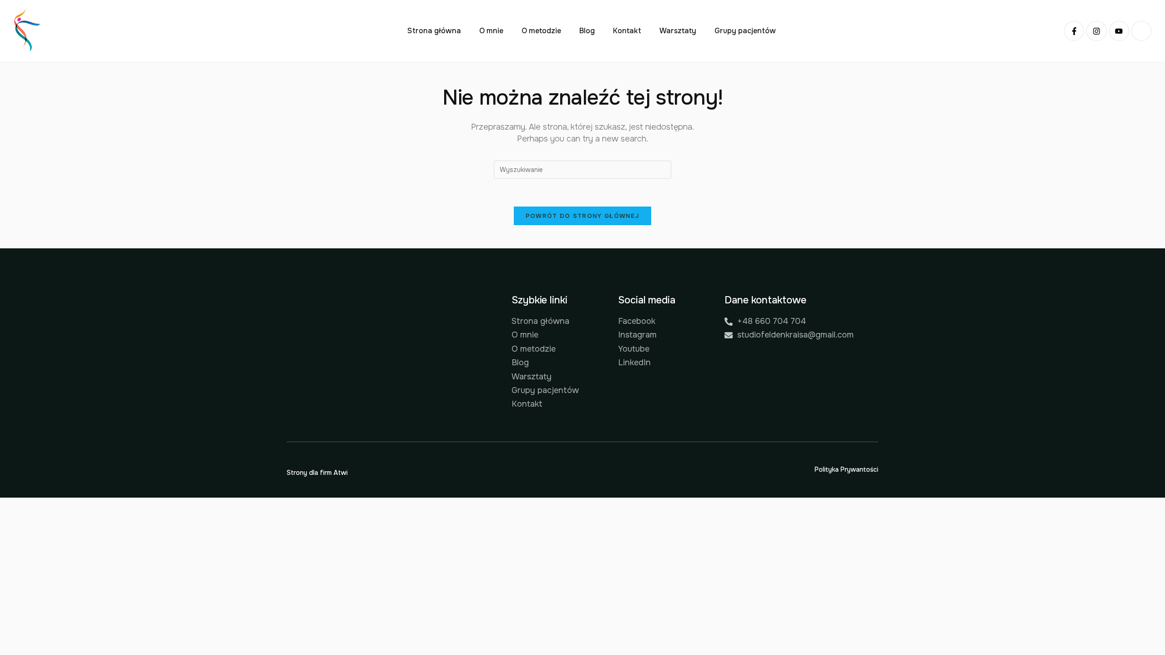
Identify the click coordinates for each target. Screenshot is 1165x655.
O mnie (491, 30)
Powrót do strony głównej (582, 216)
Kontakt (627, 30)
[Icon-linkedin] (1141, 31)
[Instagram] (1096, 31)
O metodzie (541, 30)
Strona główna (434, 30)
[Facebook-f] (1074, 31)
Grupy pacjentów (745, 30)
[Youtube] (1119, 31)
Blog (587, 30)
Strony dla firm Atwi (317, 473)
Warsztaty (677, 30)
